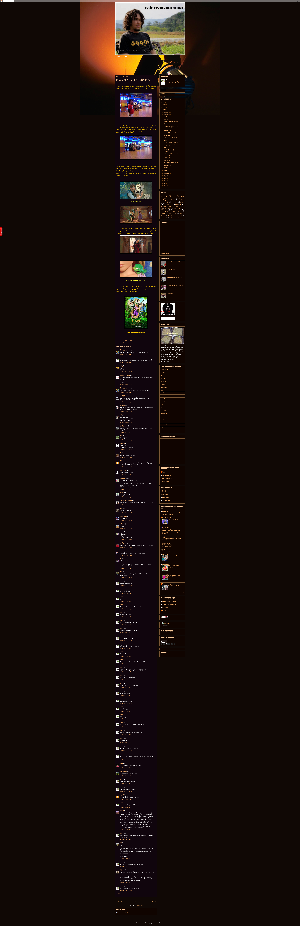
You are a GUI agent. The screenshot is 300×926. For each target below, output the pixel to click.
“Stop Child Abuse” (168, 124)
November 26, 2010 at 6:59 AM (126, 497)
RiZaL (162, 416)
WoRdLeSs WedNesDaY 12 (173, 262)
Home (118, 56)
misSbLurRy (122, 443)
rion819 (153, 923)
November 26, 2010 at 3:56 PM (126, 760)
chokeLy (121, 366)
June (165, 181)
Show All (182, 593)
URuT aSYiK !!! (167, 119)
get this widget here (165, 253)
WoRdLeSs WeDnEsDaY (174, 217)
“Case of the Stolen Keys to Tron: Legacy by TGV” (171, 127)
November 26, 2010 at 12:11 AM (126, 449)
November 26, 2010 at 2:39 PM (126, 577)
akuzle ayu (122, 810)
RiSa (162, 404)
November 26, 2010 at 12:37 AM (126, 467)
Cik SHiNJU (122, 396)
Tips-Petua (165, 574)
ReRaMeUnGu (164, 381)
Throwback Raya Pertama (174, 556)
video (162, 217)
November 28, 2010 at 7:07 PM (126, 799)
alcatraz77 (165, 511)
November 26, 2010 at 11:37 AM (126, 528)
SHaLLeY (163, 396)
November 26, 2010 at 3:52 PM (126, 735)
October (166, 171)
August (166, 176)
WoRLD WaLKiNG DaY (169, 145)
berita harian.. (181, 198)
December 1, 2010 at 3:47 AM (126, 830)
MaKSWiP (166, 167)
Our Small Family (166, 501)
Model (173, 210)
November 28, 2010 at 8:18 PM (126, 807)
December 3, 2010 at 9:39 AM (126, 858)
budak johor (165, 472)
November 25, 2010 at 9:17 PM (126, 372)
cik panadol (122, 461)
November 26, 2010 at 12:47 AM (126, 475)
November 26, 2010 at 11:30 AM (126, 513)
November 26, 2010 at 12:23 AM (126, 457)
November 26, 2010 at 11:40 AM (126, 539)
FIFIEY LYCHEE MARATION (126, 500)
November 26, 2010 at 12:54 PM (126, 555)
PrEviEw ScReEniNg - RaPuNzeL (171, 121)
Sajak (181, 213)
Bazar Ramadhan (172, 198)
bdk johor (122, 870)
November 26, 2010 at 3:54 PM (126, 750)
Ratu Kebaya (164, 387)
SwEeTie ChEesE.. (171, 270)
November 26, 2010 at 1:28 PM (126, 568)
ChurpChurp (173, 200)
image (172, 202)
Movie (120, 342)
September (167, 173)
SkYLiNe (166, 147)
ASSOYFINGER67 (123, 426)
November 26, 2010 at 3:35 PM (126, 625)
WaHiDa (163, 393)
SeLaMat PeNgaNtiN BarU (170, 133)
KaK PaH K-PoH (164, 370)
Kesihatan (163, 206)
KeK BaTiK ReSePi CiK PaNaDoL (174, 277)
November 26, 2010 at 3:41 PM (126, 672)
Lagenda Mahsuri (166, 491)
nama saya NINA (123, 478)
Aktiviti (169, 196)
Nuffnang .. (175, 212)
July (165, 178)
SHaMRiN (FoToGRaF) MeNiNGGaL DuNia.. (172, 150)
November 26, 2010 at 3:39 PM (126, 656)
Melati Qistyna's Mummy (125, 350)
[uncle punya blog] (165, 618)
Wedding (166, 217)
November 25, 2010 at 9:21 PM (126, 384)
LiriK (181, 206)
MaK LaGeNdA (164, 425)
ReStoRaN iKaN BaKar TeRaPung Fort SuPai (171, 154)
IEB (161, 407)
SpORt (162, 215)
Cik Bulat (122, 524)
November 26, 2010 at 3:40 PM (126, 664)
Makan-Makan (165, 210)
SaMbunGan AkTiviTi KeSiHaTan (171, 138)
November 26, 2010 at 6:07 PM (126, 783)
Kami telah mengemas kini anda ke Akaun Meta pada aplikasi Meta (172, 513)
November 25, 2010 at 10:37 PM (126, 432)
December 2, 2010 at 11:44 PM (126, 839)
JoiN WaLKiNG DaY (168, 130)
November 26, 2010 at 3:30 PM (126, 585)
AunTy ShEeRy (164, 413)
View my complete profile (172, 82)
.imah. (121, 415)
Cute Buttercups (166, 611)
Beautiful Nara (166, 528)
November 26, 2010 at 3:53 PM (126, 742)
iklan (168, 202)
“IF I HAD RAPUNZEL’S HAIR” (171, 163)
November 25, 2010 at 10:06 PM (126, 411)
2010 (164, 110)
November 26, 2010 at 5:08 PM (126, 776)
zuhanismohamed (123, 771)
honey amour (122, 405)
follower (162, 202)
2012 (164, 105)
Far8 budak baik (123, 516)
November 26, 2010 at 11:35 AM (126, 520)
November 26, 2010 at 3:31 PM (126, 593)
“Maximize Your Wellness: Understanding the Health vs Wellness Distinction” (171, 539)
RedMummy (165, 494)
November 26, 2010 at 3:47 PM (126, 703)
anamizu (121, 532)
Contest (180, 200)
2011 (164, 107)
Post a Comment (121, 894)
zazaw (121, 508)
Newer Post (119, 901)
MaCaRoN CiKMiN (168, 208)
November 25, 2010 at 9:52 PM (126, 402)
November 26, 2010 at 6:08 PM (126, 791)
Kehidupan (178, 204)
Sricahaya (122, 492)
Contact (125, 56)
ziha (120, 453)
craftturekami (166, 482)
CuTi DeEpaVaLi (167, 158)
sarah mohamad (123, 470)
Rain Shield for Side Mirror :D (175, 585)
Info (182, 202)
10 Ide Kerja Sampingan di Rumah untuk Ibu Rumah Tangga (171, 545)
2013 (164, 102)
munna (121, 763)
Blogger (165, 200)
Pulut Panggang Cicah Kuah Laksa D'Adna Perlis (174, 576)
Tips (181, 215)
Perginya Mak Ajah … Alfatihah (169, 551)
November (166, 115)
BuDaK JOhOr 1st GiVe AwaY (171, 143)
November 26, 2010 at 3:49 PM (126, 719)
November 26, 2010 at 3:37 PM (126, 648)
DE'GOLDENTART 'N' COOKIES (169, 601)
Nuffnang (124, 342)
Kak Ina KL (163, 378)
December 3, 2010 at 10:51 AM (126, 866)
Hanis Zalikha (165, 497)
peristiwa (163, 213)
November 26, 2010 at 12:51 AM (126, 489)
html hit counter (165, 625)
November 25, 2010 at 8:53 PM (126, 354)
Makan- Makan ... (178, 208)
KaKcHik (163, 428)
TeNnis (165, 140)
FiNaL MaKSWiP (167, 165)
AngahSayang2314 (123, 543)
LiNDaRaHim (164, 410)
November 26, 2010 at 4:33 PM (126, 768)
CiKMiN (162, 422)
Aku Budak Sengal (166, 475)
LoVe (162, 208)
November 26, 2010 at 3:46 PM (126, 695)
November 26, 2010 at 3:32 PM (126, 601)
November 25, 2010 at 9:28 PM (126, 392)
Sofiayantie (122, 795)
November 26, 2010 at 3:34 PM (126, 617)
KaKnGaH (163, 402)
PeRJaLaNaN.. (170, 293)
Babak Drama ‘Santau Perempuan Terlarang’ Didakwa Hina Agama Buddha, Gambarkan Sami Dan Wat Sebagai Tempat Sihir (171, 531)
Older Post (153, 901)
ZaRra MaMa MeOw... (167, 478)
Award (164, 198)
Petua (170, 213)
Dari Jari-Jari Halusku (168, 518)
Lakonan (170, 206)
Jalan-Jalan (168, 204)
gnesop (121, 435)
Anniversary (180, 196)
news (162, 212)
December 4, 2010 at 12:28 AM (126, 882)
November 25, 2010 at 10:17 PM (126, 422)
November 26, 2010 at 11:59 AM (126, 547)
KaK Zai (163, 375)
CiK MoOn (163, 399)
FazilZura (163, 384)
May (165, 183)
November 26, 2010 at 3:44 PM (126, 687)
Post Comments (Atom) (138, 905)
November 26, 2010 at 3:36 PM (126, 632)
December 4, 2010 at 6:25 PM (126, 890)
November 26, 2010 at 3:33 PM (126, 609)
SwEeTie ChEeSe (172, 215)
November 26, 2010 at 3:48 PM (126, 711)
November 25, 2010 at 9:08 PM (126, 362)
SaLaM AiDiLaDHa (168, 135)
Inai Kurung (165, 607)
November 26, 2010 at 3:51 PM (126, 727)
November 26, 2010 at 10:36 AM (126, 505)
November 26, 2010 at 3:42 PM (126, 680)
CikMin (163, 537)
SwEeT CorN (167, 160)
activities (162, 196)
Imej (176, 202)
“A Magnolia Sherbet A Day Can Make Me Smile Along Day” (175, 286)
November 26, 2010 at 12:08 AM (126, 440)
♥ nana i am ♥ (123, 551)
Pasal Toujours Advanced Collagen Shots (174, 566)
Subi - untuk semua (173, 519)
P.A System (180, 212)
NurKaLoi (163, 372)
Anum (162, 390)
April (165, 186)
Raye (175, 213)
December (166, 112)
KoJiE (162, 419)
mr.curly (121, 358)
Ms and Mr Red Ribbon (125, 375)
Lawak (176, 206)
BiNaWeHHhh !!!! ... (168, 117)
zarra (121, 571)
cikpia (121, 559)
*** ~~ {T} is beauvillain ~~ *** (170, 604)
